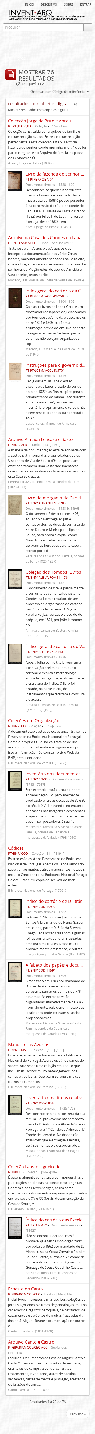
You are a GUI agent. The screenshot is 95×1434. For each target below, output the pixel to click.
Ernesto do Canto (25, 1289)
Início (29, 4)
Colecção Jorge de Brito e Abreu (39, 121)
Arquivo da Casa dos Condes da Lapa (45, 238)
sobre (68, 4)
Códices (16, 848)
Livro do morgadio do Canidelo (56, 498)
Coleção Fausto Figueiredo (34, 1167)
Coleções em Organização (33, 721)
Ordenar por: (40, 91)
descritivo (49, 4)
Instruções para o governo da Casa (60, 365)
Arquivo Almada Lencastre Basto (40, 439)
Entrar (85, 4)
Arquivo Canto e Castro (31, 1342)
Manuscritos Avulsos (28, 1044)
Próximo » (78, 1414)
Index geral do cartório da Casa (57, 291)
